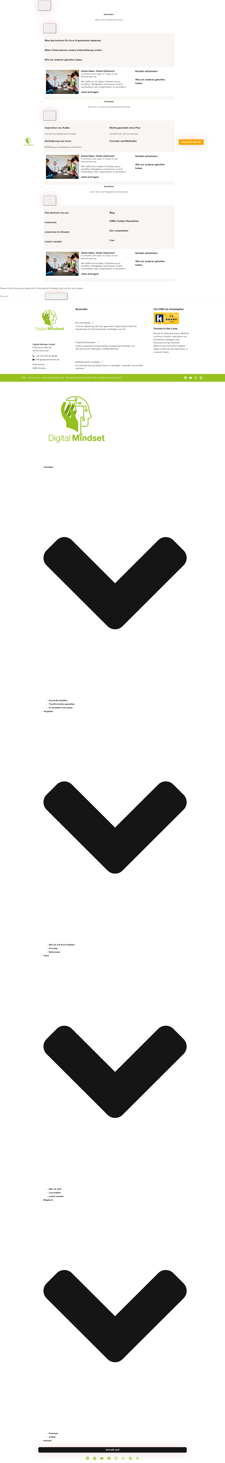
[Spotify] (94, 1458)
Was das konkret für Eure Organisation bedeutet (73, 40)
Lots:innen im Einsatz (57, 232)
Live (112, 240)
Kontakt (47, 1441)
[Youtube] (190, 377)
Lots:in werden (53, 242)
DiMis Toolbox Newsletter (124, 221)
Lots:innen (51, 222)
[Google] (201, 377)
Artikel (52, 1437)
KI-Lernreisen (83, 323)
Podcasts (53, 1433)
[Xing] (123, 1458)
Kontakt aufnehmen (146, 71)
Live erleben (55, 1193)
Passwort (4, 296)
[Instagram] (195, 377)
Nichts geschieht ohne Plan (125, 128)
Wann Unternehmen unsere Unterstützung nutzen (73, 50)
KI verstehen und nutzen (61, 708)
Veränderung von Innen (58, 141)
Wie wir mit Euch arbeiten (62, 945)
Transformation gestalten (62, 704)
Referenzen (54, 952)
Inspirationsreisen (86, 342)
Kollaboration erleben (88, 362)
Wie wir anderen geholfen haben (63, 60)
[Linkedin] (185, 377)
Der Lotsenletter (119, 231)
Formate (53, 948)
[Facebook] (109, 1458)
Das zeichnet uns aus (57, 213)
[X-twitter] (137, 1458)
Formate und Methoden (123, 141)
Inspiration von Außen (57, 128)
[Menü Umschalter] (44, 6)
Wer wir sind (55, 1189)
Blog (112, 213)
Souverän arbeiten (58, 700)
